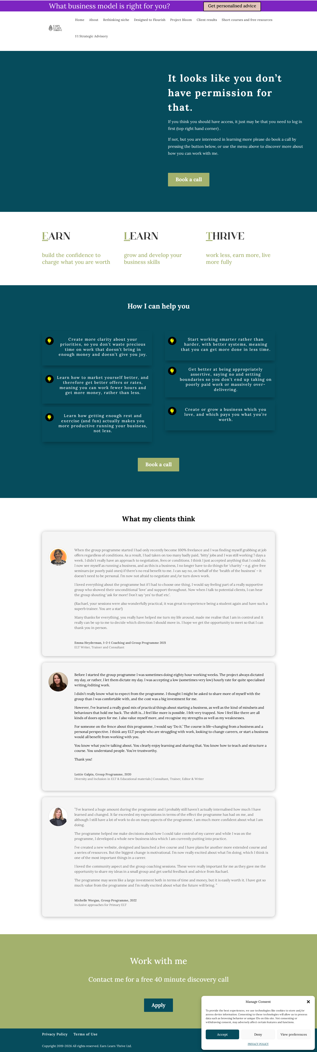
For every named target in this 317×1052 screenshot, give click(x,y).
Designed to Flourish (149, 20)
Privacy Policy (55, 1034)
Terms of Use (86, 1034)
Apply (158, 1005)
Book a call (189, 179)
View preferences (294, 1034)
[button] (308, 1002)
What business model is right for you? (109, 6)
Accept (222, 1034)
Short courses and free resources (247, 20)
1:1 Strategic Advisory (91, 36)
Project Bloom (181, 20)
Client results (207, 20)
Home (79, 20)
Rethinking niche (116, 20)
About (93, 20)
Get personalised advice (232, 5)
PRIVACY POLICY (258, 1044)
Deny (258, 1034)
